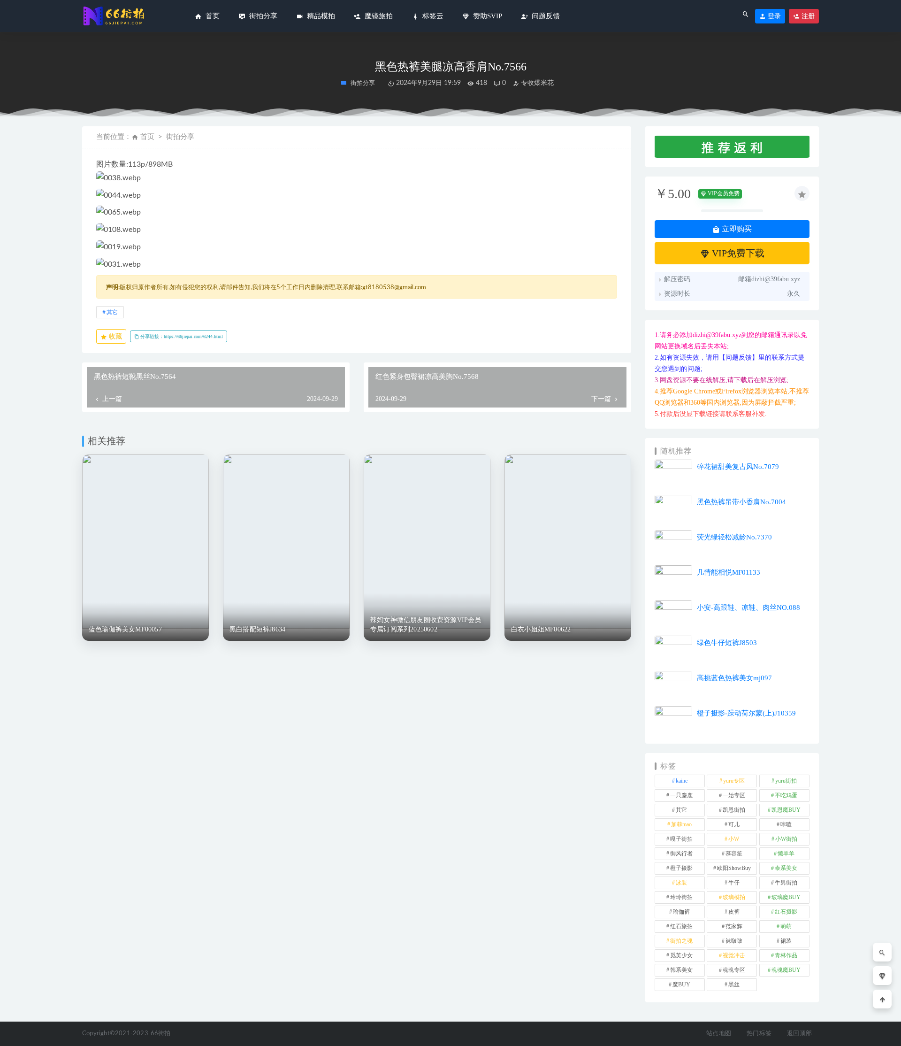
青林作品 (786, 955)
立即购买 (736, 229)
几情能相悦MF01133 (728, 572)
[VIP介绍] (882, 975)
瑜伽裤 (681, 911)
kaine (681, 780)
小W (733, 839)
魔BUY (681, 984)
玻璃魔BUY (786, 897)
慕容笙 (733, 853)
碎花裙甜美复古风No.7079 (738, 466)
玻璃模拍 (734, 897)
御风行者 (681, 853)
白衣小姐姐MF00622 (541, 629)
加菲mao (681, 824)
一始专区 (734, 795)
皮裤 (734, 911)
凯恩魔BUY (786, 810)
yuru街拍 (786, 780)
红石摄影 (786, 911)
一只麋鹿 (681, 795)
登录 (773, 16)
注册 (807, 16)
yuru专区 (734, 780)
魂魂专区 (734, 970)
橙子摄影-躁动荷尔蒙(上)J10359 (746, 713)
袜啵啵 (733, 941)
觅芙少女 (681, 955)
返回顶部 (799, 1034)
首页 (147, 136)
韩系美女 (681, 970)
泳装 (681, 882)
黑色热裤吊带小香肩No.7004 (741, 502)
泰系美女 (786, 868)
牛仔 (734, 882)
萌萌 (786, 926)
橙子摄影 (681, 868)
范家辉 (733, 926)
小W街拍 (786, 839)
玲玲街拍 (681, 897)
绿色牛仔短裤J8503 (727, 642)
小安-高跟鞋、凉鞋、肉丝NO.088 (748, 607)
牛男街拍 (786, 882)
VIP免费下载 (737, 253)
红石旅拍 (681, 926)
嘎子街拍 (681, 839)
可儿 (734, 824)
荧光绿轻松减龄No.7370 (734, 537)
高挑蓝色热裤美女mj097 (734, 678)
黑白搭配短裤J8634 (257, 629)
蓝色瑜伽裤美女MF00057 (125, 629)
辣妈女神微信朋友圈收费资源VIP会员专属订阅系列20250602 (425, 624)
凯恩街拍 (734, 810)
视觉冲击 (734, 955)
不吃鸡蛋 (786, 795)
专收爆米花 (536, 83)
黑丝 (734, 984)
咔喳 (786, 824)
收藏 (114, 336)
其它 (112, 312)
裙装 (786, 941)
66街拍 (161, 1034)
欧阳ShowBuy (734, 868)
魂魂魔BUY (786, 970)
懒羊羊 (786, 853)
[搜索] (882, 952)
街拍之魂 (681, 941)
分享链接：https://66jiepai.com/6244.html (181, 336)
